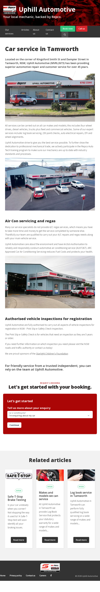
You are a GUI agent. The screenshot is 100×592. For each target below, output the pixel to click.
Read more (18, 539)
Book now (68, 28)
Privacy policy (16, 575)
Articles (25, 29)
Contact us (30, 575)
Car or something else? (17, 413)
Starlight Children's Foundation (52, 353)
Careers (42, 575)
